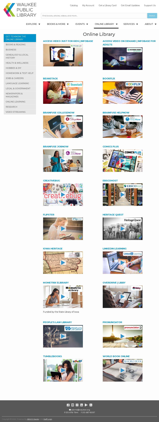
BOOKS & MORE (56, 24)
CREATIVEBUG (51, 180)
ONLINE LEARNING (15, 102)
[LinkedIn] (81, 405)
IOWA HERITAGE (52, 248)
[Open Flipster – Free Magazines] (63, 228)
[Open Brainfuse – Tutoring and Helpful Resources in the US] (63, 126)
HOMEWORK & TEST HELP (19, 73)
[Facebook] (68, 405)
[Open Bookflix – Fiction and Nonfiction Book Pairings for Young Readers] (122, 92)
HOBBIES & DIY (13, 68)
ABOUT (149, 24)
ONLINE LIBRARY (104, 24)
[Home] (20, 10)
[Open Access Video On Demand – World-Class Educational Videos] (122, 58)
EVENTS (80, 24)
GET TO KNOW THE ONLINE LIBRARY (16, 38)
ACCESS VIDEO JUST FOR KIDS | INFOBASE (68, 41)
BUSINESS (11, 50)
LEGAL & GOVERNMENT (18, 88)
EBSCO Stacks (33, 419)
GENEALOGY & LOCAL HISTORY (17, 56)
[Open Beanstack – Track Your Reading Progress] (63, 92)
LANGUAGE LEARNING (17, 83)
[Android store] (86, 405)
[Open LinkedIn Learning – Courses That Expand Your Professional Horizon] (122, 262)
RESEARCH (11, 107)
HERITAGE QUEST (113, 214)
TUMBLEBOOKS (52, 356)
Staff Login (47, 419)
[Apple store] (91, 405)
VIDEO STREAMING (16, 112)
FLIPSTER (49, 214)
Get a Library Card (108, 5)
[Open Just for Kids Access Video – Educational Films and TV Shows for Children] (63, 55)
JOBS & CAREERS (15, 78)
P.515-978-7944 (71, 412)
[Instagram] (77, 405)
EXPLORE (32, 24)
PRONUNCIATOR (112, 322)
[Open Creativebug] (63, 194)
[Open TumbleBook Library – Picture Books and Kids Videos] (63, 370)
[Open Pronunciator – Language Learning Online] (122, 336)
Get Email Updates (130, 5)
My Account (88, 5)
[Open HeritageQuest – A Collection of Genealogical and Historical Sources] (122, 228)
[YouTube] (72, 405)
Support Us (150, 5)
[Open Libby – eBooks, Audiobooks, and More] (122, 296)
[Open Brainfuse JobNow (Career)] (63, 160)
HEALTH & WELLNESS (17, 63)
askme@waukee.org (80, 410)
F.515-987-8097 (88, 412)
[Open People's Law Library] (63, 336)
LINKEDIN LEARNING (114, 248)
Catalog (74, 5)
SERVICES (129, 24)
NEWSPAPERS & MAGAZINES (14, 95)
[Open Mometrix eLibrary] (63, 296)
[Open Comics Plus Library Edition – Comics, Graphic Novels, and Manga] (122, 160)
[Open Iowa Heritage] (63, 262)
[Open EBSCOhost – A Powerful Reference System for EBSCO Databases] (122, 194)
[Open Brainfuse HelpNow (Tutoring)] (122, 126)
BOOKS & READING (16, 44)
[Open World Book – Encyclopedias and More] (122, 370)
